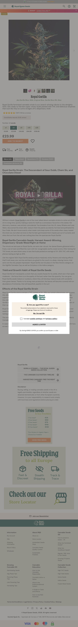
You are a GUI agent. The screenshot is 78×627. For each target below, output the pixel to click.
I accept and (40, 319)
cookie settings (36, 319)
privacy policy (51, 319)
